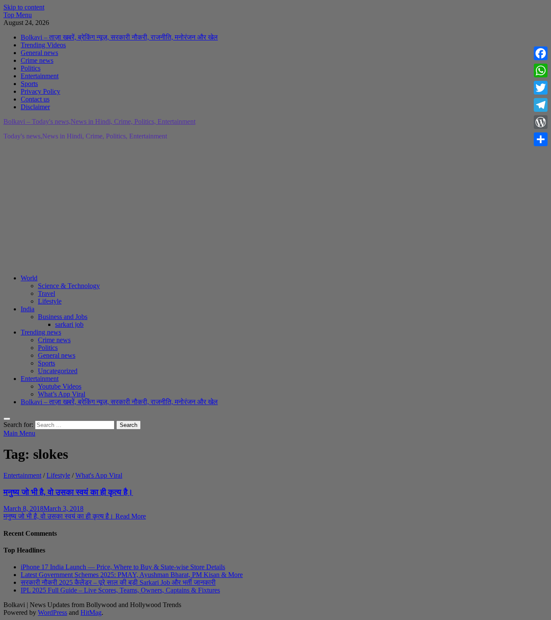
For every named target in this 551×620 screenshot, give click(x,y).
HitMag (91, 612)
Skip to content (23, 7)
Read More (74, 516)
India (27, 309)
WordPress (52, 612)
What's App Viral (98, 475)
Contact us (35, 99)
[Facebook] (540, 53)
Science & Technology (69, 285)
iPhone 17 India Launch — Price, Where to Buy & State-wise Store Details (123, 567)
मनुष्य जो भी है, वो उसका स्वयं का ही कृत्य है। (68, 492)
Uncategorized (57, 370)
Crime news (37, 60)
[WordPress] (540, 122)
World (29, 278)
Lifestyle (50, 301)
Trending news (41, 332)
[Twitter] (540, 87)
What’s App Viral (61, 394)
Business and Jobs (62, 316)
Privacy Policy (40, 91)
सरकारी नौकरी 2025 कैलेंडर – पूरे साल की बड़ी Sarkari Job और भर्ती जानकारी (118, 582)
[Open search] (6, 418)
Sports (29, 83)
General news (39, 52)
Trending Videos (43, 45)
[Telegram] (540, 105)
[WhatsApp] (540, 70)
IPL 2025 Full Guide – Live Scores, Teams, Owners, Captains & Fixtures (120, 590)
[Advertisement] (261, 207)
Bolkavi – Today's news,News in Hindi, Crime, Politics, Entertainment (99, 121)
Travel (46, 293)
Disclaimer (35, 106)
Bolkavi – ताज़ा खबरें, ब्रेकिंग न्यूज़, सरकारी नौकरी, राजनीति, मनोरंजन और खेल (119, 37)
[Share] (540, 139)
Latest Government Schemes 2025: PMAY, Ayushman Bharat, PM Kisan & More (132, 574)
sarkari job (69, 324)
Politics (30, 68)
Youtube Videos (59, 386)
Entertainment (40, 76)
